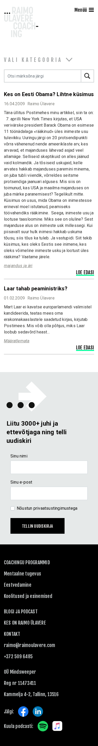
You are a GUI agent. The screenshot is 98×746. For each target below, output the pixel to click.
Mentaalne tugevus (22, 574)
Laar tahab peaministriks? (36, 288)
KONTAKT (12, 634)
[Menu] (91, 10)
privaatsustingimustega (55, 508)
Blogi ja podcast (21, 611)
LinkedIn (38, 711)
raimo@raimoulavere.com (29, 645)
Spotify (43, 726)
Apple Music (57, 726)
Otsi (87, 76)
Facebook (23, 711)
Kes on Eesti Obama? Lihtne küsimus (49, 94)
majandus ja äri (18, 265)
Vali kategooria (33, 60)
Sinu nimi (18, 456)
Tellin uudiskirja (37, 526)
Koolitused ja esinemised (28, 596)
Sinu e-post (21, 482)
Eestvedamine (17, 585)
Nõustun (47, 508)
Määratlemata (17, 340)
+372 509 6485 (18, 656)
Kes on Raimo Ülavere (25, 623)
